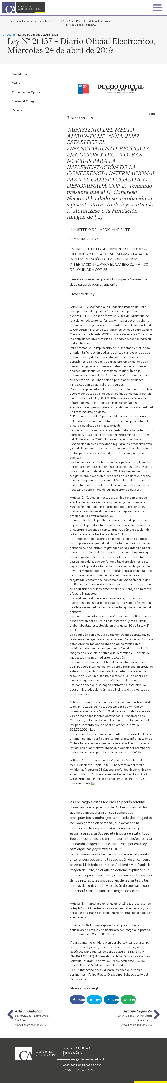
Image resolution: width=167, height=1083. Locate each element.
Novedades (22, 21)
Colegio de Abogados (44, 7)
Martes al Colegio (24, 101)
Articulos (9, 35)
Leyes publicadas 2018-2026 (46, 21)
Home (11, 21)
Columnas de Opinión (27, 92)
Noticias (17, 83)
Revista (17, 110)
